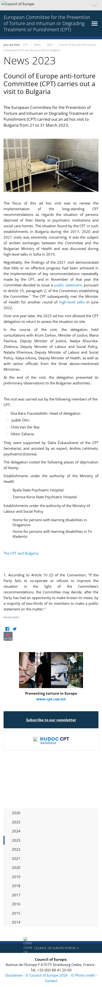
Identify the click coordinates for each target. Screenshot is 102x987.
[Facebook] (7, 628)
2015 (16, 913)
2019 (16, 876)
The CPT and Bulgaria (21, 553)
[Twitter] (14, 628)
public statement (68, 285)
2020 (16, 867)
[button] (51, 5)
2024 (16, 831)
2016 (16, 904)
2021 (16, 858)
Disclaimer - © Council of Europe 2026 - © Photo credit (50, 975)
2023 (16, 840)
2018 (16, 885)
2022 (16, 849)
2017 (16, 895)
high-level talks (72, 302)
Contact (51, 980)
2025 (16, 822)
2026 (16, 812)
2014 (16, 922)
